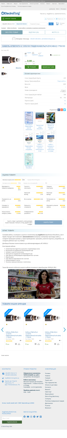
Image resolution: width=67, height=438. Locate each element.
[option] (13, 329)
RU (52, 9)
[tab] (13, 180)
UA (50, 9)
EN (54, 9)
